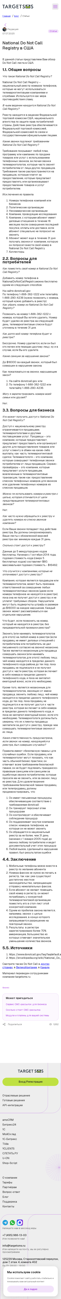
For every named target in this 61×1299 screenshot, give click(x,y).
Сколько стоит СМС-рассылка (23, 1009)
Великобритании (26, 967)
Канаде (44, 967)
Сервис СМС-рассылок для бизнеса (26, 1004)
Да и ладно (30, 1289)
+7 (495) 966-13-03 (14, 1235)
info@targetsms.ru (13, 1245)
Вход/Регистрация (30, 1081)
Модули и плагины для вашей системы (27, 1015)
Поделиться (5, 1024)
